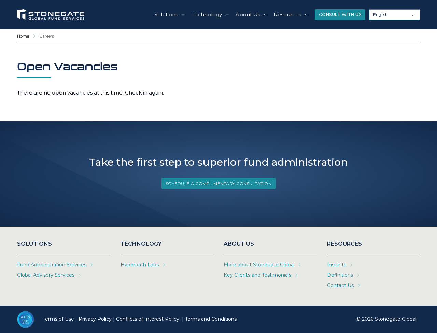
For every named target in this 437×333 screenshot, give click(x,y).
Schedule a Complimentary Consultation (219, 183)
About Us (248, 14)
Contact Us (340, 285)
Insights (336, 265)
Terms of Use (58, 319)
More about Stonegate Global (259, 265)
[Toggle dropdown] (183, 14)
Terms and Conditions (211, 319)
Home (23, 36)
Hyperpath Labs (140, 265)
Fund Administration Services (51, 265)
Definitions (340, 275)
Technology (207, 14)
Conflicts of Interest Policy (148, 319)
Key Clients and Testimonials (257, 275)
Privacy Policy (95, 319)
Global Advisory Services (45, 275)
